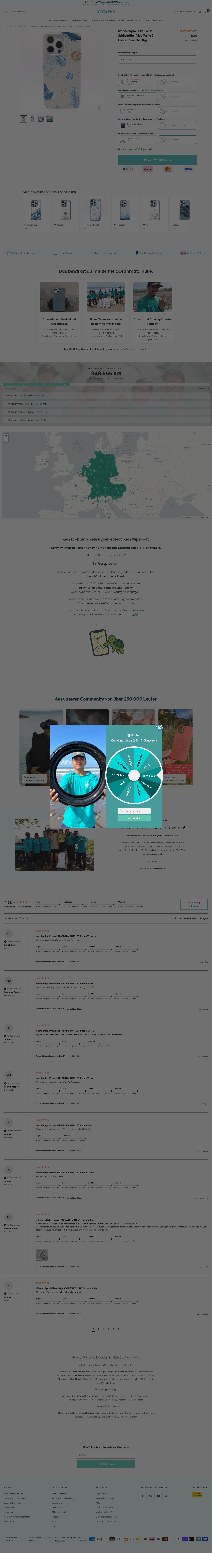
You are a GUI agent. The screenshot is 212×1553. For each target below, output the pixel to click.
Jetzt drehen (134, 818)
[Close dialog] (159, 728)
